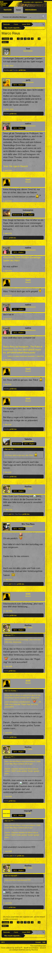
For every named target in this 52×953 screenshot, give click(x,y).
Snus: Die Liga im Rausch (15, 166)
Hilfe (43, 942)
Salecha (28, 439)
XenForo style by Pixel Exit (28, 950)
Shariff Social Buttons (31, 948)
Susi (28, 49)
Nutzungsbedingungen (38, 946)
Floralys (15, 70)
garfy (28, 80)
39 (39, 39)
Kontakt (38, 942)
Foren (18, 10)
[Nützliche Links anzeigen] (43, 24)
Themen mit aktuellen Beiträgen (15, 17)
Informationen (31, 10)
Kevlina (6, 70)
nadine (28, 123)
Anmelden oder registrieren (33, 2)
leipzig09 (28, 811)
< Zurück (5, 39)
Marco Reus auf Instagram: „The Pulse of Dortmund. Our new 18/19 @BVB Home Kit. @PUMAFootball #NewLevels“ (22, 350)
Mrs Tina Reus (17, 514)
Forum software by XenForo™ (12, 948)
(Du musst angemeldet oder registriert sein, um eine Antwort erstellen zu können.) (24, 918)
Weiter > (5, 42)
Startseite (8, 10)
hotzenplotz (28, 210)
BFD (3, 942)
